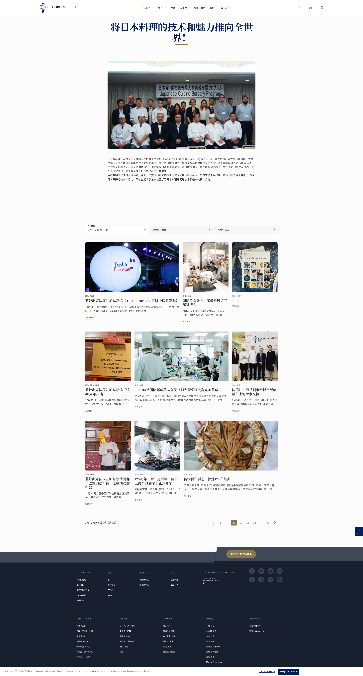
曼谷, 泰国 (210, 656)
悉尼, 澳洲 (167, 646)
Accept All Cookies (289, 671)
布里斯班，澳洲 (169, 636)
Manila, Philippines (214, 662)
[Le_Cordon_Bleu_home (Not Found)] (58, 8)
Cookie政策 (81, 595)
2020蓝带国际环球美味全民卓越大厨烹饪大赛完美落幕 (176, 390)
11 (233, 522)
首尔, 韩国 (210, 641)
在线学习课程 (255, 626)
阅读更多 (89, 317)
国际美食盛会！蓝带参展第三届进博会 (205, 303)
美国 (122, 651)
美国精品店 (144, 580)
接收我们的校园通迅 (241, 554)
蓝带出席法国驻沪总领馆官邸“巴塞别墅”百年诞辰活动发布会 (107, 483)
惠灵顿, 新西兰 (169, 651)
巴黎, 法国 (80, 626)
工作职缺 (111, 590)
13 (247, 522)
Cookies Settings (267, 671)
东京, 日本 (210, 636)
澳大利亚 (166, 626)
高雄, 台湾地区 (212, 651)
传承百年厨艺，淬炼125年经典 (207, 479)
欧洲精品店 (144, 585)
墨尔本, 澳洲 (168, 641)
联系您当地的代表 (256, 631)
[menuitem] (299, 8)
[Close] (358, 671)
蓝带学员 (175, 580)
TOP (359, 533)
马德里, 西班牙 (82, 641)
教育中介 (175, 585)
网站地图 (80, 600)
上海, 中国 (210, 626)
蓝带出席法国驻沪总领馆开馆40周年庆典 (107, 392)
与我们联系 (81, 580)
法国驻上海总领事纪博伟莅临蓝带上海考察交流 (254, 392)
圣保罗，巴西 (125, 631)
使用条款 (80, 585)
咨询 (110, 595)
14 (254, 522)
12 (240, 522)
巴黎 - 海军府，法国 (84, 631)
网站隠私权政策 (82, 590)
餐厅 (110, 580)
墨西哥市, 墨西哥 (127, 641)
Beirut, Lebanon (83, 656)
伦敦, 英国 (80, 636)
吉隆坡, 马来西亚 (213, 646)
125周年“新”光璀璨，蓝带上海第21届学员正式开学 (156, 481)
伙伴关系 (111, 585)
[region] (181, 671)
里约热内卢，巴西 (127, 626)
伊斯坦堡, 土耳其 (83, 646)
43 (268, 522)
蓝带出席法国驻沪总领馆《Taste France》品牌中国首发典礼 (132, 301)
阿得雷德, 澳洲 (169, 631)
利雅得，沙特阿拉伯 (84, 651)
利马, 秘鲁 (124, 646)
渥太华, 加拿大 (126, 636)
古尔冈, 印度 (211, 631)
